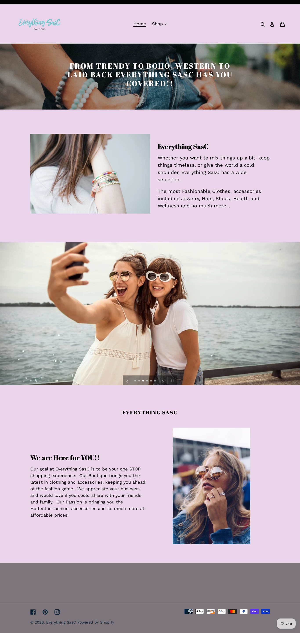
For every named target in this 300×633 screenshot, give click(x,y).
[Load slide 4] (147, 381)
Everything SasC (61, 622)
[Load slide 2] (139, 381)
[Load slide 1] (135, 381)
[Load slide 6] (155, 381)
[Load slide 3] (143, 381)
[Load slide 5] (151, 381)
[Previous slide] (127, 380)
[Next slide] (163, 380)
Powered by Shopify (95, 622)
